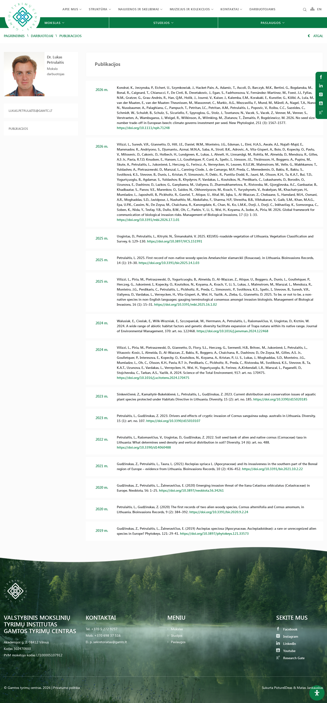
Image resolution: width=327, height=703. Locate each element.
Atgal (317, 36)
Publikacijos (18, 128)
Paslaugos (178, 642)
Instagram (290, 636)
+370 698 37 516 (107, 635)
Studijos (176, 635)
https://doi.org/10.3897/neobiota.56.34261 (191, 490)
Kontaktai (229, 9)
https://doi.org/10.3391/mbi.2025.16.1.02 (185, 304)
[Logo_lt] (22, 33)
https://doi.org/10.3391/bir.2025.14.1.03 (169, 262)
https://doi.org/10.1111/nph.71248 (143, 127)
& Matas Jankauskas (308, 687)
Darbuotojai (42, 36)
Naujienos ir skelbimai (138, 9)
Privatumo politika (66, 687)
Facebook (289, 629)
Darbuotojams (262, 9)
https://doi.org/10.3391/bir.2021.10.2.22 (272, 469)
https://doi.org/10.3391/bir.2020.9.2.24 (218, 512)
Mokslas (177, 629)
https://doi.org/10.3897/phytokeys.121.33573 (214, 533)
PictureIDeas (283, 687)
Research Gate (293, 658)
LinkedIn (289, 643)
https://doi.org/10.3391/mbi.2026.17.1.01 (148, 219)
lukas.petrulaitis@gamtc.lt (30, 110)
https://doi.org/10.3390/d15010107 (173, 420)
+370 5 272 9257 (104, 629)
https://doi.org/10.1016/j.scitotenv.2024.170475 (153, 377)
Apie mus (70, 9)
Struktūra (98, 9)
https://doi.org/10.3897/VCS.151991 (174, 241)
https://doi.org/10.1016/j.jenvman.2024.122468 (232, 331)
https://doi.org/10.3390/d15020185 (280, 399)
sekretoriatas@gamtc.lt (110, 642)
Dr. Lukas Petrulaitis (55, 59)
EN (319, 9)
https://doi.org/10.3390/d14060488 (144, 447)
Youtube (288, 650)
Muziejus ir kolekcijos (190, 9)
